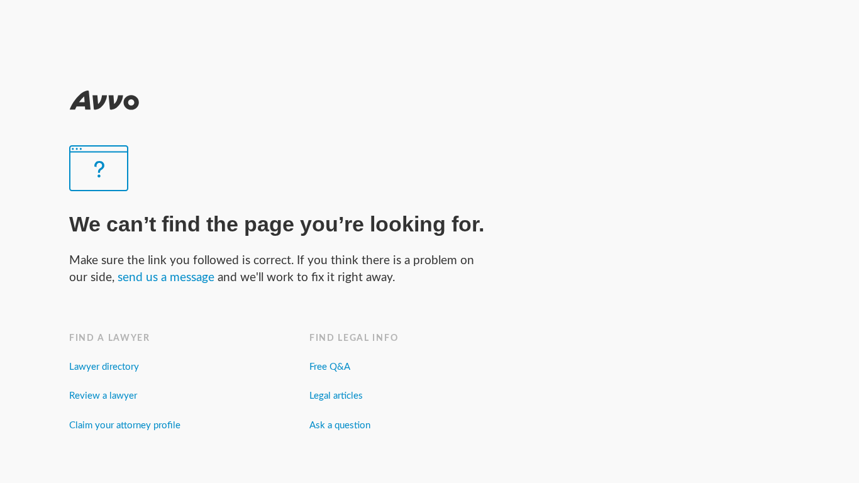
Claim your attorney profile (124, 425)
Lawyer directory (104, 367)
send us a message (168, 278)
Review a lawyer (103, 396)
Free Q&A (329, 367)
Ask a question (339, 425)
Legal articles (336, 396)
